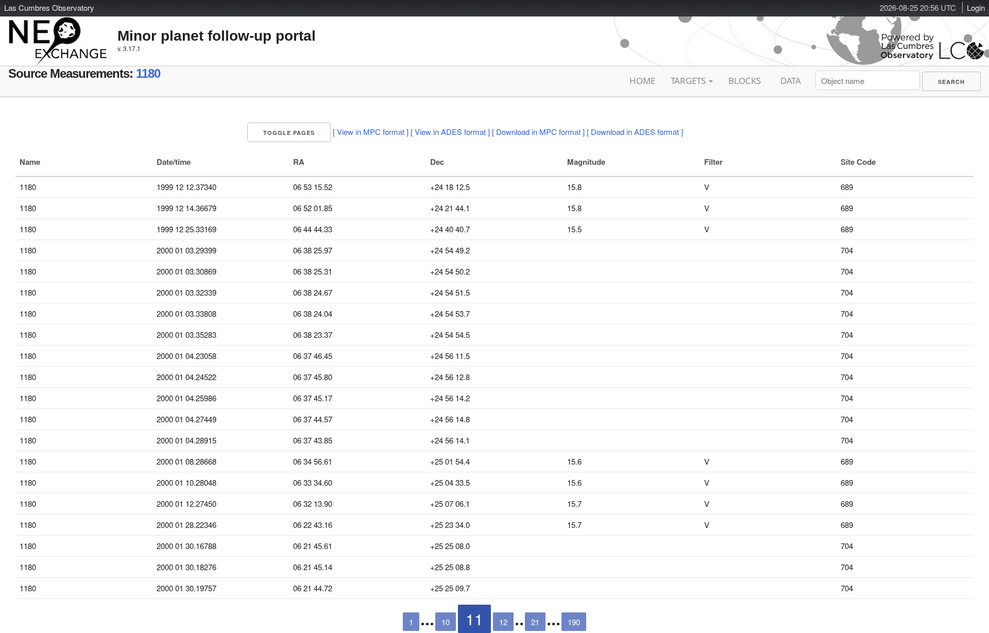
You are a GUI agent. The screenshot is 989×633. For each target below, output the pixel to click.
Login (976, 7)
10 (445, 622)
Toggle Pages (289, 132)
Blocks (744, 81)
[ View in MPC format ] (370, 131)
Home (642, 81)
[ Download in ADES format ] (635, 131)
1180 (148, 73)
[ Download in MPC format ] (538, 131)
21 (535, 622)
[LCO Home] (932, 57)
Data (790, 81)
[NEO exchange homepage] (58, 32)
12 (503, 622)
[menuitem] (951, 81)
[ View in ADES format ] (450, 131)
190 (574, 622)
